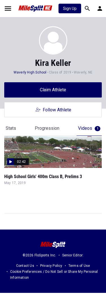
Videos (88, 128)
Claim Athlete (53, 89)
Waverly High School (30, 72)
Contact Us (25, 266)
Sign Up (70, 8)
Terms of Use (79, 266)
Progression (47, 128)
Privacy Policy (51, 266)
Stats (11, 128)
